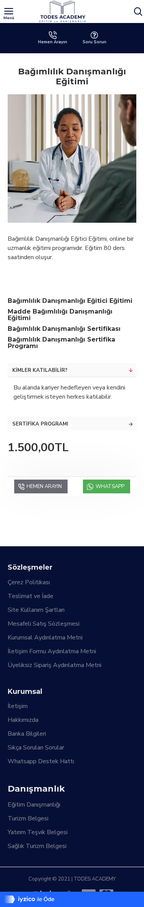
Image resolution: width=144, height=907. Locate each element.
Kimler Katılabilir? (39, 370)
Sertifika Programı (40, 424)
